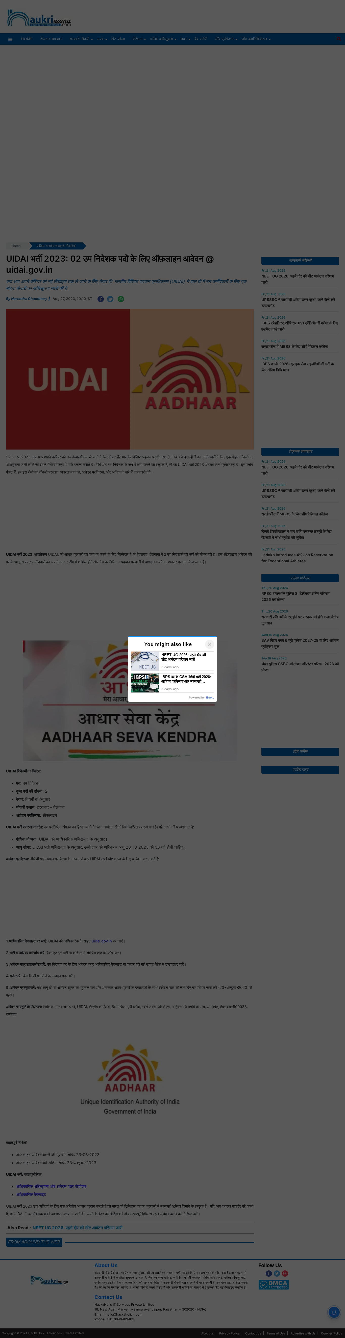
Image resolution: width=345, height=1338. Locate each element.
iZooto (210, 697)
